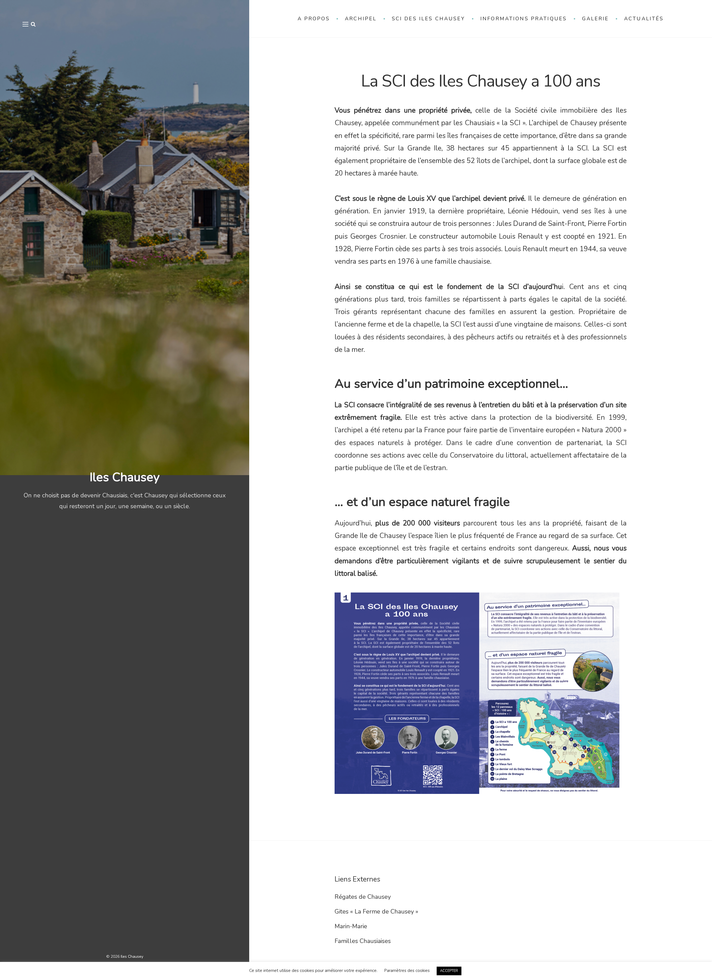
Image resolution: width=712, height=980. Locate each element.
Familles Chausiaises (363, 941)
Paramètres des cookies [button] (407, 970)
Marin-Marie (351, 926)
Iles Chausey (125, 477)
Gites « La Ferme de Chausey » (376, 911)
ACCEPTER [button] (449, 970)
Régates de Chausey (363, 897)
